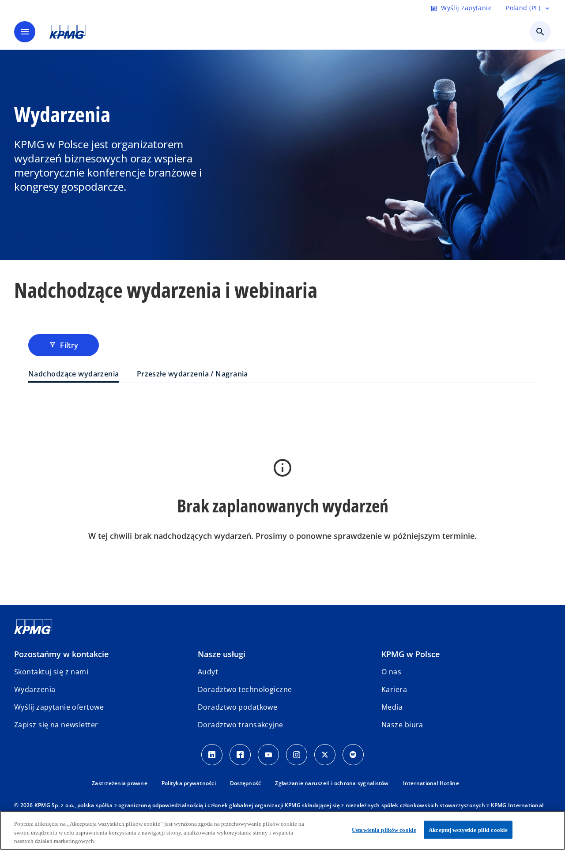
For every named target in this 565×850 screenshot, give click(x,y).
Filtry (64, 345)
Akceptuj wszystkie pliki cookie (468, 829)
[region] (282, 830)
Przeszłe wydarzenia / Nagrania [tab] (192, 374)
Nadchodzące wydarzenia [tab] (73, 374)
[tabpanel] (282, 492)
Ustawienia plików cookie (384, 829)
